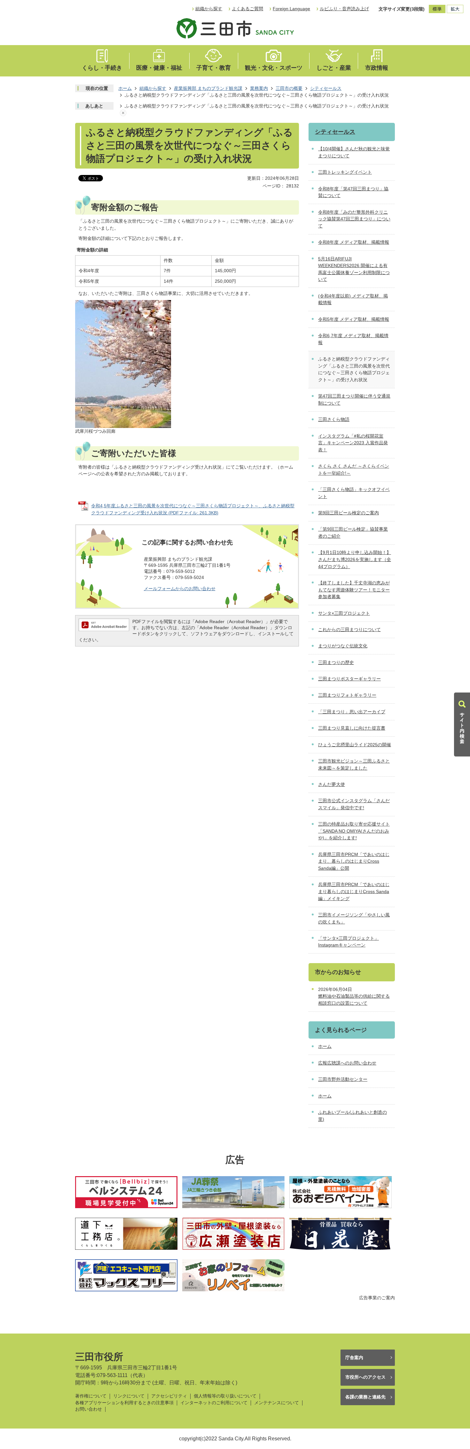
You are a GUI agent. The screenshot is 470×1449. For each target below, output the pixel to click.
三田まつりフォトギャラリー (347, 695)
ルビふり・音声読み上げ (344, 8)
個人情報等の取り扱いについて (225, 1396)
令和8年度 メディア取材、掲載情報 (353, 242)
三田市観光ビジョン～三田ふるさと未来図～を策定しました (354, 764)
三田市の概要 (289, 88)
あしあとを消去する (123, 112)
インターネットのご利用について (213, 1402)
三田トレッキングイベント (345, 172)
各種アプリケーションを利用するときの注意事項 (124, 1402)
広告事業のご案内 (377, 1297)
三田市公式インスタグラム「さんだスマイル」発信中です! (354, 804)
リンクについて (129, 1396)
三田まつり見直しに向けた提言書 (351, 728)
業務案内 (259, 88)
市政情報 (376, 68)
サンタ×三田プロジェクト (344, 613)
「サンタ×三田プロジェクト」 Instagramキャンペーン (348, 942)
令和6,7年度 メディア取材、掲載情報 (353, 339)
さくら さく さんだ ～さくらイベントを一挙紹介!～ (353, 469)
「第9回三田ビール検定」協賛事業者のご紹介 (353, 533)
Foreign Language (291, 8)
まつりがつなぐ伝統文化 (342, 645)
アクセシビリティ (169, 1396)
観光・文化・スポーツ (273, 68)
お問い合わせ (88, 1409)
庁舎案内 (354, 1357)
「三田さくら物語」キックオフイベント (354, 493)
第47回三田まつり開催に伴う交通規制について (354, 399)
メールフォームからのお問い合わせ (179, 588)
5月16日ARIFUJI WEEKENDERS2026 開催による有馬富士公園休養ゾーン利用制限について (354, 269)
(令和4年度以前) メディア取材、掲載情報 (353, 299)
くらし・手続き (102, 68)
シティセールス (325, 88)
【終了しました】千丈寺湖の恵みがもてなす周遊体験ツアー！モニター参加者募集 (354, 589)
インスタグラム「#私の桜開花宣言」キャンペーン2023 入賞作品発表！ (353, 442)
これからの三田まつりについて (349, 629)
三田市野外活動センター (342, 1079)
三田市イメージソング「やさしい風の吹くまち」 (354, 918)
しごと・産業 (334, 68)
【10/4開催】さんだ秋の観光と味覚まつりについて (354, 152)
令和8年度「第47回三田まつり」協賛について (353, 192)
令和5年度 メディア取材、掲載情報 (353, 319)
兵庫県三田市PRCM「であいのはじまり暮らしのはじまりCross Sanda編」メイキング (353, 891)
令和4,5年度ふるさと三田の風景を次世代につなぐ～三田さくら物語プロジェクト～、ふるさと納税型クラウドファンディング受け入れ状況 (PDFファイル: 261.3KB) (192, 509)
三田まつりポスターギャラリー (349, 678)
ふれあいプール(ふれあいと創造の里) (352, 1116)
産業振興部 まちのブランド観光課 (208, 88)
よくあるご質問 (247, 8)
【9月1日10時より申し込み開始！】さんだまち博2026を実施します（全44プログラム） (354, 559)
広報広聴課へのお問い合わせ (347, 1062)
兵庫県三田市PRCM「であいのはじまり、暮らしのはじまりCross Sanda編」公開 (353, 861)
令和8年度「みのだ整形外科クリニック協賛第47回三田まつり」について (354, 219)
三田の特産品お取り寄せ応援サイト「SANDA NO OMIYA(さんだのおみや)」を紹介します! (354, 830)
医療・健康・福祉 (159, 68)
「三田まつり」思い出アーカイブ (351, 711)
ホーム (125, 88)
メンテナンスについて (276, 1402)
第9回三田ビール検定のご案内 (348, 512)
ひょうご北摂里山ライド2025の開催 (354, 744)
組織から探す (208, 8)
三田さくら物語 (333, 419)
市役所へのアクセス (365, 1377)
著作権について (90, 1396)
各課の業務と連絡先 (365, 1396)
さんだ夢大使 (331, 784)
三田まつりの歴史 (336, 662)
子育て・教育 (213, 68)
